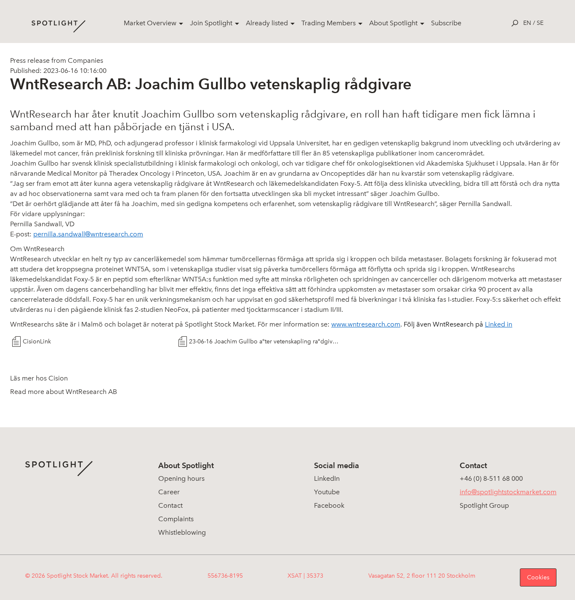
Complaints (176, 519)
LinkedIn (327, 478)
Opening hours (181, 478)
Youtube (327, 492)
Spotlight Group (484, 505)
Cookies (538, 577)
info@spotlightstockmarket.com (508, 492)
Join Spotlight (211, 23)
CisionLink (37, 341)
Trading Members (328, 23)
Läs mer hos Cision (39, 378)
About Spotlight (393, 23)
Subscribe (446, 23)
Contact (170, 505)
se (540, 23)
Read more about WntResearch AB (63, 392)
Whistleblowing (182, 532)
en (527, 23)
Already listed (267, 23)
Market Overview (150, 23)
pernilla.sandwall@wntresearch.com (88, 234)
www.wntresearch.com (365, 324)
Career (169, 492)
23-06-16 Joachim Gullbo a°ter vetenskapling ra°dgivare (265, 341)
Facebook (329, 505)
